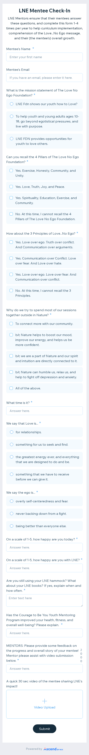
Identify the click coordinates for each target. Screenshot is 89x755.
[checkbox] (44, 174)
